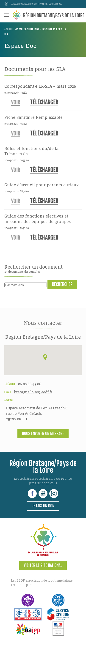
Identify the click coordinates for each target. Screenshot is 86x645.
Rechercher (62, 284)
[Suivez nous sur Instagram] (53, 493)
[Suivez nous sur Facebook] (32, 493)
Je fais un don (43, 505)
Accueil (8, 29)
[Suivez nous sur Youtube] (43, 493)
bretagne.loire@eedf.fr (33, 392)
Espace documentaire (27, 29)
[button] (45, 357)
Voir (15, 102)
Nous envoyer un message (43, 433)
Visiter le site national (43, 565)
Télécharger (44, 102)
